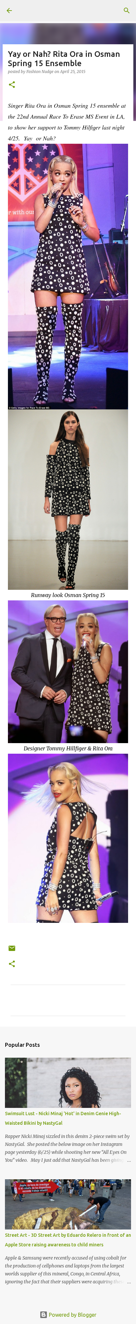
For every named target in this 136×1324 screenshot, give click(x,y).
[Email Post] (12, 951)
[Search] (127, 11)
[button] (12, 85)
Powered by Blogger (72, 1315)
